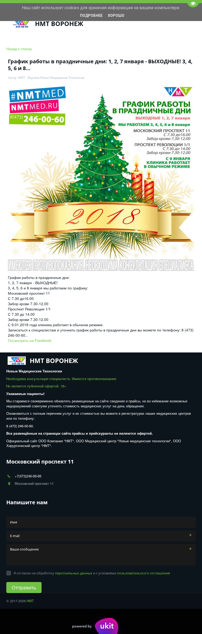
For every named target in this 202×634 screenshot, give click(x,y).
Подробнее (91, 15)
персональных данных (73, 573)
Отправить (24, 587)
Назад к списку (19, 48)
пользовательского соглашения (143, 573)
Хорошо (116, 15)
